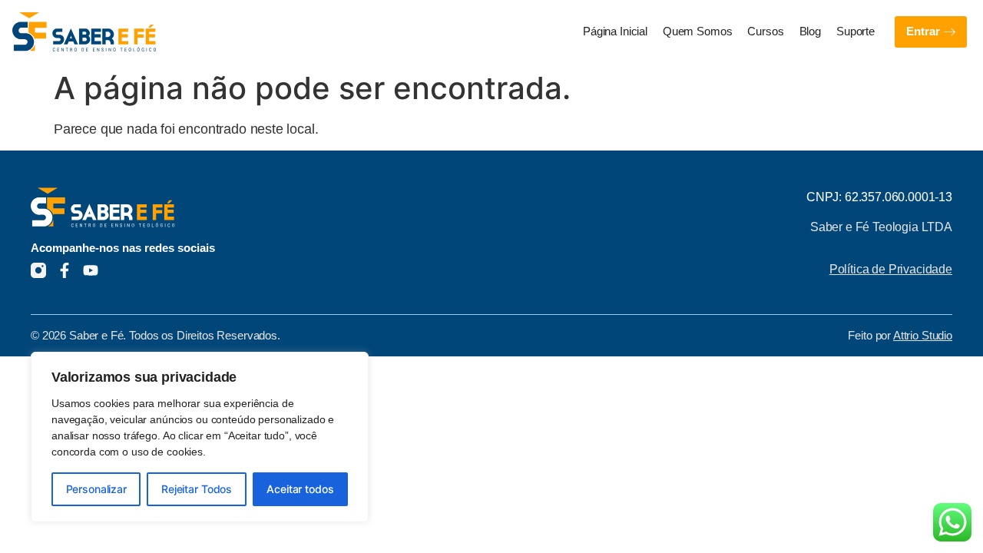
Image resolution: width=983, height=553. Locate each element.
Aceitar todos (299, 488)
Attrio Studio (922, 335)
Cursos (765, 31)
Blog (810, 31)
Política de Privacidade (890, 269)
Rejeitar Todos (196, 488)
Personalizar (96, 488)
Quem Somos (698, 31)
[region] (200, 437)
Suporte (855, 31)
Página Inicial (615, 31)
